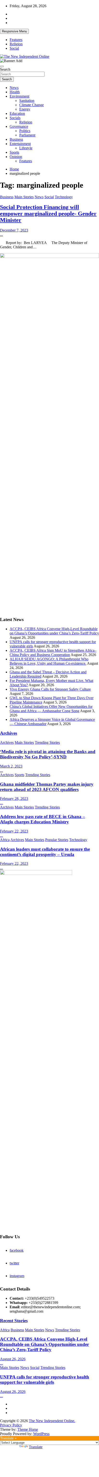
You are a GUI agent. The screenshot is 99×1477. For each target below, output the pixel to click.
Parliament (27, 135)
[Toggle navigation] (2, 66)
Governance (19, 126)
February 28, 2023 (14, 799)
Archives (8, 733)
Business (16, 139)
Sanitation (26, 101)
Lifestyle (25, 148)
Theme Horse (27, 1429)
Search (5, 69)
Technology (64, 197)
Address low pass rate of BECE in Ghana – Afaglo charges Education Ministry (42, 819)
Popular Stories (56, 840)
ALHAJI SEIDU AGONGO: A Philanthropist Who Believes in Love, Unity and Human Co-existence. (49, 661)
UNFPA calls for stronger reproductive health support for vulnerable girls (44, 1379)
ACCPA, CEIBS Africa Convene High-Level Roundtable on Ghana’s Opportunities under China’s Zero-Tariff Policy (54, 631)
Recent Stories (14, 1320)
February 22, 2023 (14, 831)
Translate (36, 1447)
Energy (24, 109)
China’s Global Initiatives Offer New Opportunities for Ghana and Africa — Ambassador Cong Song (51, 708)
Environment (19, 96)
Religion (16, 44)
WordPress (41, 1434)
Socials (15, 118)
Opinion (16, 157)
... (1, 235)
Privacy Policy (11, 1425)
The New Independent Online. (52, 1421)
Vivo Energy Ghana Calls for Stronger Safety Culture (50, 689)
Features (16, 40)
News (14, 88)
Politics (24, 131)
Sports (14, 152)
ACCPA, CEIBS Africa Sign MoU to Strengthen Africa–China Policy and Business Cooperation (53, 652)
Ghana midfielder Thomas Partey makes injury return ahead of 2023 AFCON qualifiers (46, 787)
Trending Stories (47, 742)
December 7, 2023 (14, 230)
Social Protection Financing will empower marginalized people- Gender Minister (48, 213)
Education (17, 113)
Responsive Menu (14, 31)
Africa (5, 840)
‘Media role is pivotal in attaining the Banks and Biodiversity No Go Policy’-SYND (47, 754)
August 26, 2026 (12, 1359)
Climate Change (31, 105)
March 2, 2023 (11, 766)
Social (14, 48)
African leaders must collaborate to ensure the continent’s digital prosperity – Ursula (45, 852)
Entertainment (20, 144)
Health (15, 92)
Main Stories (24, 197)
